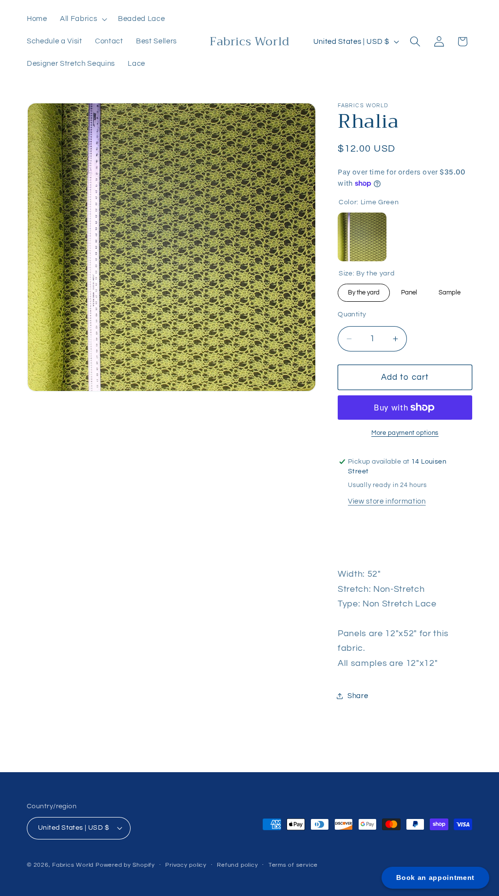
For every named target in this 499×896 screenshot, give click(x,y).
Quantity (352, 314)
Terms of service (293, 865)
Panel (409, 290)
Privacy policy (186, 865)
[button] (83, 19)
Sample (449, 290)
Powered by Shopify (125, 865)
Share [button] (357, 696)
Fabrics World (73, 865)
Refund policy (237, 865)
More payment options (405, 432)
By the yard (363, 290)
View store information (387, 501)
